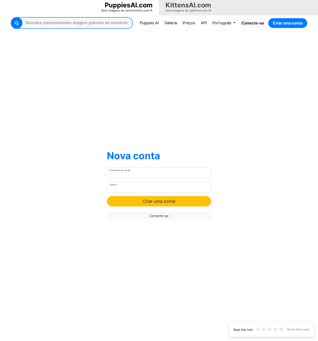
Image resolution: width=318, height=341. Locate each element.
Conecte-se (252, 23)
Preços (189, 23)
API (204, 23)
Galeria (170, 23)
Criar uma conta (288, 23)
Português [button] (222, 23)
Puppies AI (150, 22)
